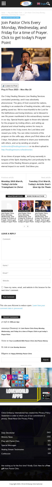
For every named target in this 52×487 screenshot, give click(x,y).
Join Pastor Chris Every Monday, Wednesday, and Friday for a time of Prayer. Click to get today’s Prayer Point (9, 217)
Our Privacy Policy (25, 419)
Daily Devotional (7, 433)
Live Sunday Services (18, 347)
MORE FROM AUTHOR (35, 196)
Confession (5, 454)
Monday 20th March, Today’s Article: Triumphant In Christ (12, 184)
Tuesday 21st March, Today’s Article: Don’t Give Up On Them (39, 184)
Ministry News (7, 211)
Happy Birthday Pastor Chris (21, 353)
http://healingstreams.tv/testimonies (16, 150)
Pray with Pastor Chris (15, 13)
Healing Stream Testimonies (12, 449)
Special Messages (8, 445)
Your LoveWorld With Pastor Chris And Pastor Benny (28, 341)
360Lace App (14, 322)
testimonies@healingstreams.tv (15, 146)
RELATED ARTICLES (15, 196)
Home (3, 13)
